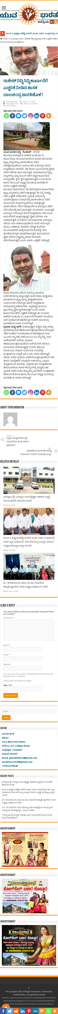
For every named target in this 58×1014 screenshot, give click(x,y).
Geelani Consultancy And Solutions (21, 998)
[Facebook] (12, 115)
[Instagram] (30, 115)
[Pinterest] (42, 115)
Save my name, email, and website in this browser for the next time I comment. (28, 675)
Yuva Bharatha (11, 102)
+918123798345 (10, 766)
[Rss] (29, 988)
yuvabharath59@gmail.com (17, 761)
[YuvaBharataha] (29, 13)
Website (7, 664)
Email (6, 655)
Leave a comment (31, 104)
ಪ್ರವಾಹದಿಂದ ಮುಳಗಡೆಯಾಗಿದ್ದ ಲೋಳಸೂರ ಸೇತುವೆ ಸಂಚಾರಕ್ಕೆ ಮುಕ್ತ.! (36, 451)
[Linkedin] (36, 115)
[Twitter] (24, 115)
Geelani (42, 994)
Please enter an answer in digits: (17, 681)
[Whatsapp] (6, 115)
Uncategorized (16, 39)
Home (5, 39)
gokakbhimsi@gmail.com (23, 757)
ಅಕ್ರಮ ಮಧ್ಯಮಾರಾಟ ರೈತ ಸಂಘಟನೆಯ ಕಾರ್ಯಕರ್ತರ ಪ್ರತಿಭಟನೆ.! (17, 440)
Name (6, 645)
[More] (48, 115)
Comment (8, 618)
